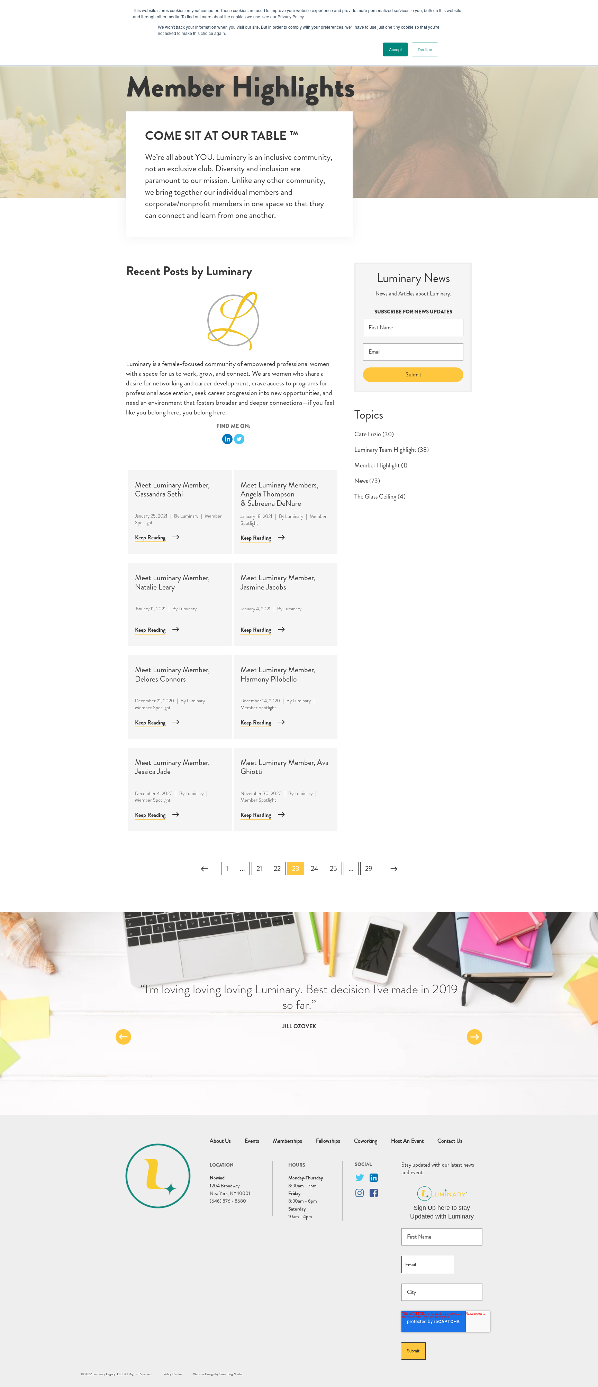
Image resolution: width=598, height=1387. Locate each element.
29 (368, 869)
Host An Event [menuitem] (407, 1141)
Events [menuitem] (252, 1141)
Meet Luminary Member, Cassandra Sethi (172, 489)
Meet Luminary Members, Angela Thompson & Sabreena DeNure (279, 494)
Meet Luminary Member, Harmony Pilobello (278, 674)
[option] (299, 1006)
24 (314, 869)
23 (295, 869)
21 (259, 869)
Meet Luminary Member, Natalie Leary (172, 582)
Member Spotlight (153, 707)
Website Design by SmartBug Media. (218, 1374)
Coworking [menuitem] (365, 1141)
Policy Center (172, 1374)
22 (277, 869)
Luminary (189, 515)
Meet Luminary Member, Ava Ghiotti (284, 767)
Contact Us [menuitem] (449, 1141)
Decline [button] (425, 49)
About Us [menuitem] (220, 1141)
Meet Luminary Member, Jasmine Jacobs (278, 582)
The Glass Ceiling (380, 496)
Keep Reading (150, 537)
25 (333, 869)
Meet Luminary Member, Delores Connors (172, 674)
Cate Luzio (374, 434)
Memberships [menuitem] (287, 1141)
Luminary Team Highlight (391, 449)
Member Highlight (380, 465)
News (367, 480)
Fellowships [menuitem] (328, 1141)
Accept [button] (395, 49)
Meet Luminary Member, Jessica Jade (172, 767)
